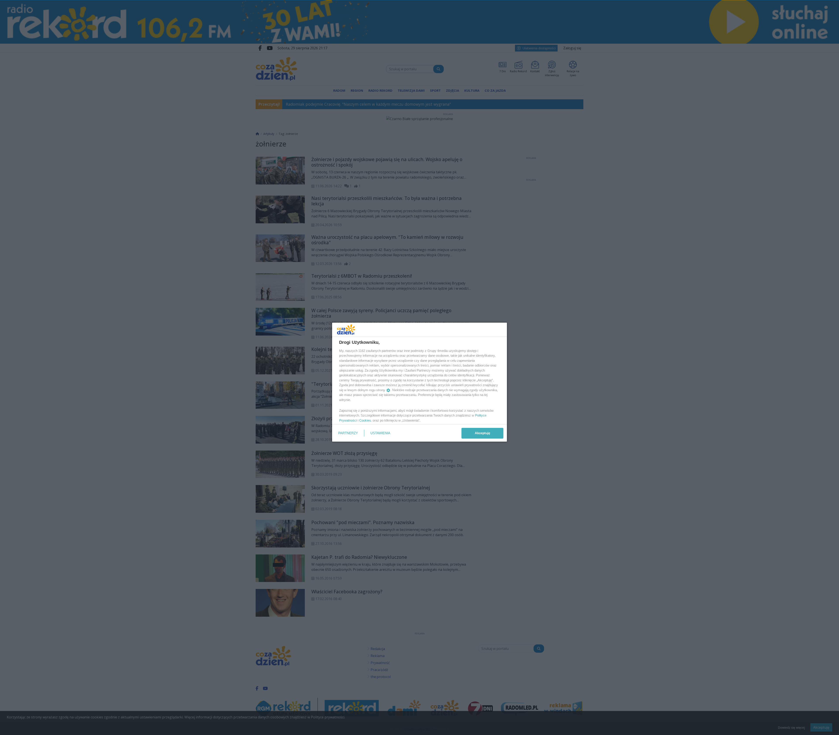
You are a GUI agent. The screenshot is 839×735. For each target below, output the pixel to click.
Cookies (365, 420)
